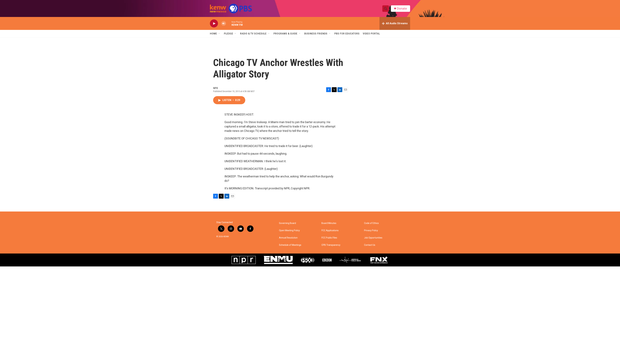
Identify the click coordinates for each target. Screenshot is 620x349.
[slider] (228, 23)
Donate (402, 8)
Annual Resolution (288, 238)
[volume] (223, 23)
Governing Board (287, 223)
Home (213, 33)
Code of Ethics (371, 223)
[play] (214, 23)
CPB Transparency (330, 245)
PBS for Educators (347, 33)
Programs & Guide (285, 33)
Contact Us (369, 245)
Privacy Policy (371, 230)
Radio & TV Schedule (253, 33)
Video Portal (371, 33)
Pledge (228, 33)
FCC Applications (330, 230)
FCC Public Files (329, 238)
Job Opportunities (373, 238)
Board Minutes (328, 223)
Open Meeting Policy (289, 230)
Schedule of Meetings (290, 245)
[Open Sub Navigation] (219, 33)
